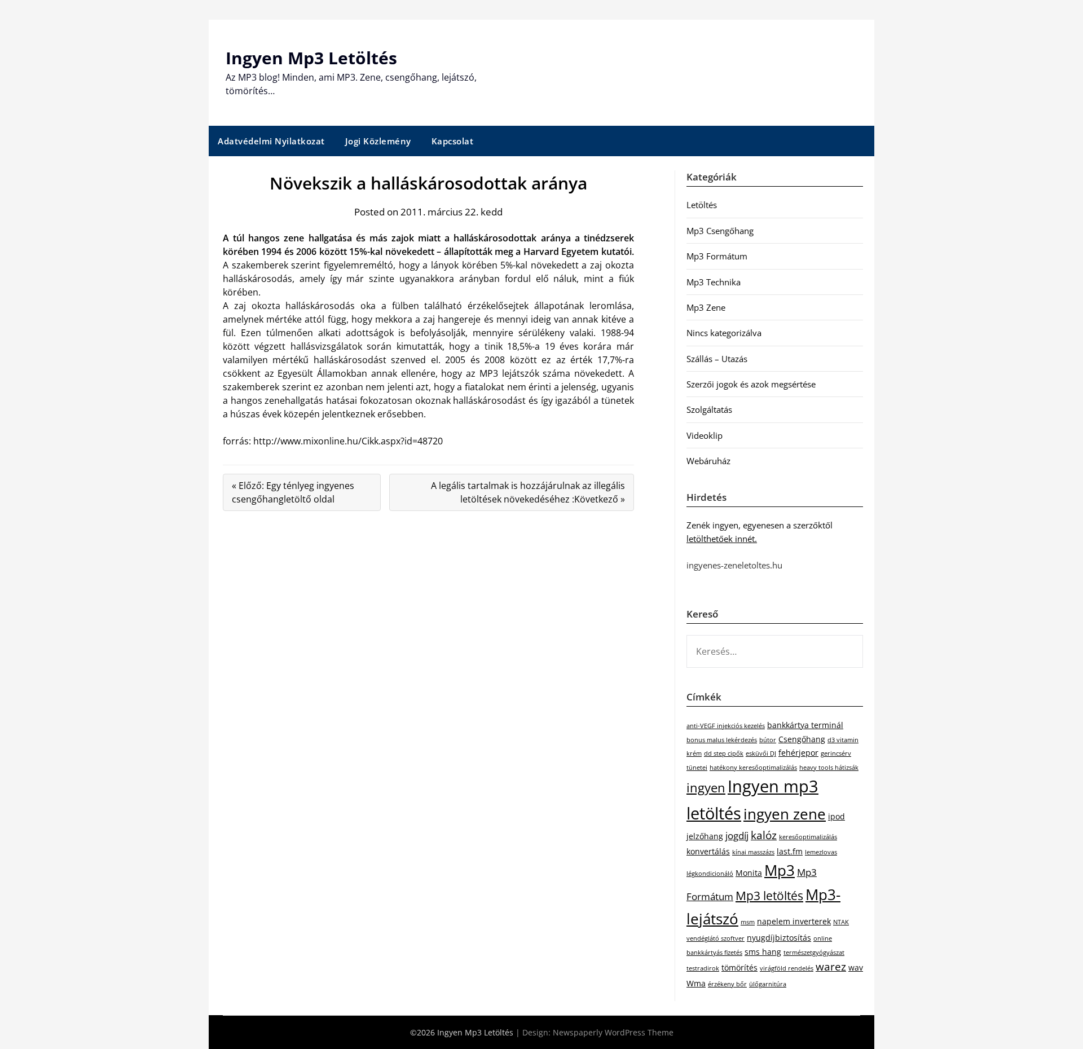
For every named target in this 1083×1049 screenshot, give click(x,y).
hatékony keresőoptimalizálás (753, 768)
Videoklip (704, 435)
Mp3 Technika (713, 282)
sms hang (763, 951)
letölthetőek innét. (721, 538)
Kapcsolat (453, 141)
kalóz (764, 835)
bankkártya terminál (805, 725)
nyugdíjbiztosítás (779, 937)
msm (748, 922)
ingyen (705, 787)
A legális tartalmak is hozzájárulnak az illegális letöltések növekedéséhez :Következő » (528, 492)
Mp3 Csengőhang (720, 230)
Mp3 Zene (705, 307)
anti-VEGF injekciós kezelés (725, 726)
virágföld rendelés (786, 968)
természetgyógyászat (813, 953)
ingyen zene (784, 814)
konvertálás (708, 851)
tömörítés (739, 967)
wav (855, 967)
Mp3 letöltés (769, 895)
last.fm (790, 851)
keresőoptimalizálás (808, 837)
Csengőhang (801, 739)
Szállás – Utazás (716, 358)
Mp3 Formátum (716, 256)
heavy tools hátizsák (829, 768)
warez (831, 966)
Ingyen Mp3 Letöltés (311, 57)
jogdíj (737, 835)
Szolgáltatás (709, 409)
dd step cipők (723, 753)
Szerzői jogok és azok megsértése (751, 384)
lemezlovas (821, 852)
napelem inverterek (794, 921)
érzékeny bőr (727, 984)
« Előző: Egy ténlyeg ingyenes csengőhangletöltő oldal (293, 492)
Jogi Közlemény (378, 141)
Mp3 (779, 870)
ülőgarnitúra (767, 984)
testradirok (702, 968)
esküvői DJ (761, 753)
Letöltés (701, 204)
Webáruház (708, 460)
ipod (836, 816)
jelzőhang (704, 836)
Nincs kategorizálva (723, 332)
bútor (767, 740)
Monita (749, 872)
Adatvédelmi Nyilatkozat (271, 141)
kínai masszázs (753, 852)
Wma (696, 983)
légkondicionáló (709, 874)
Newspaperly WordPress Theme (613, 1032)
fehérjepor (798, 752)
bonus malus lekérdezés (721, 740)
